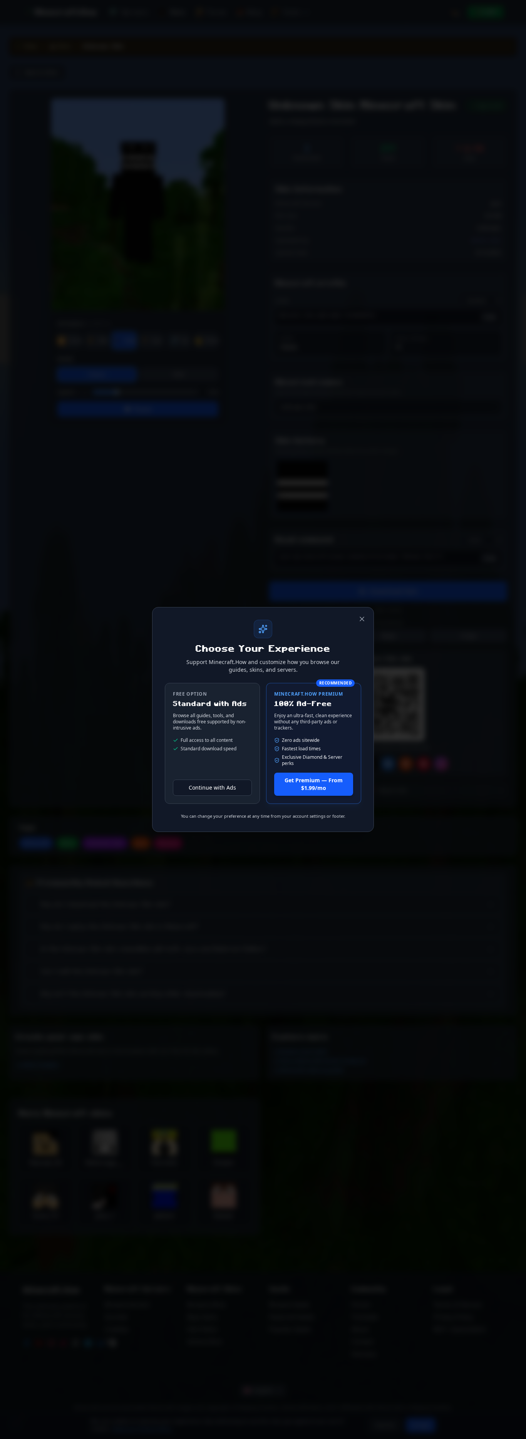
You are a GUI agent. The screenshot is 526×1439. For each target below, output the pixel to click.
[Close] (362, 619)
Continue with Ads (212, 787)
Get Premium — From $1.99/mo (314, 784)
